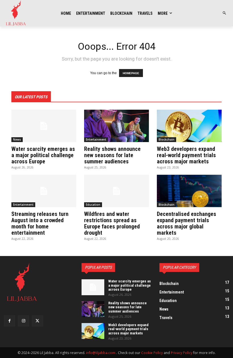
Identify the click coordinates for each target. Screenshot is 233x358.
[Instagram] (23, 320)
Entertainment (96, 139)
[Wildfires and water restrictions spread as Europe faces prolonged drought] (116, 191)
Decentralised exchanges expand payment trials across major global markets (186, 223)
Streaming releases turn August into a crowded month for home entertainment (39, 223)
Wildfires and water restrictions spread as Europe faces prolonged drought (112, 223)
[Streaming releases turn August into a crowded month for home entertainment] (43, 191)
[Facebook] (9, 320)
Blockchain (166, 139)
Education (93, 205)
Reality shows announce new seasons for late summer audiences (112, 155)
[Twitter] (37, 320)
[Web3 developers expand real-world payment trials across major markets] (189, 126)
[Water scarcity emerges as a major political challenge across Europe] (43, 126)
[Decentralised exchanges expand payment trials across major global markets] (189, 191)
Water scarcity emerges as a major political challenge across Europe (43, 155)
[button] (224, 13)
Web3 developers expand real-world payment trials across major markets (186, 155)
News (17, 139)
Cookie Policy (152, 352)
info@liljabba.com (100, 352)
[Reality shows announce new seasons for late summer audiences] (116, 126)
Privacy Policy (181, 352)
